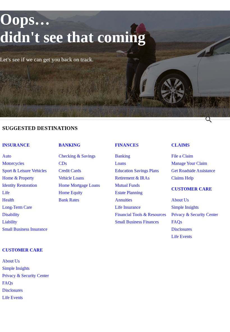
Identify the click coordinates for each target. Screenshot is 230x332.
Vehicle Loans (71, 178)
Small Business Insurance (24, 229)
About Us (180, 200)
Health (8, 200)
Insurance (16, 145)
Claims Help (182, 178)
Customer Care (191, 189)
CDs (63, 163)
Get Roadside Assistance (193, 170)
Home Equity (70, 192)
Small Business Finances (137, 221)
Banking (69, 145)
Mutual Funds (127, 185)
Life (6, 192)
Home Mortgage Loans (79, 185)
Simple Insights (185, 207)
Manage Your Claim (189, 163)
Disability (10, 214)
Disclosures (181, 229)
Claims (180, 145)
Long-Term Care (17, 207)
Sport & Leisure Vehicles (24, 170)
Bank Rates (69, 200)
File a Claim (182, 156)
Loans (120, 163)
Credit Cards (70, 170)
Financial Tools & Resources (140, 214)
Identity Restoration (19, 185)
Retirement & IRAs (132, 178)
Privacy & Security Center (194, 214)
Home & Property (18, 178)
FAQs (176, 221)
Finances (127, 145)
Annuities (123, 200)
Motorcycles (13, 163)
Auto (6, 156)
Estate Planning (128, 192)
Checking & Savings (77, 156)
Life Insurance (128, 207)
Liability (9, 221)
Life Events (181, 236)
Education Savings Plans (137, 170)
